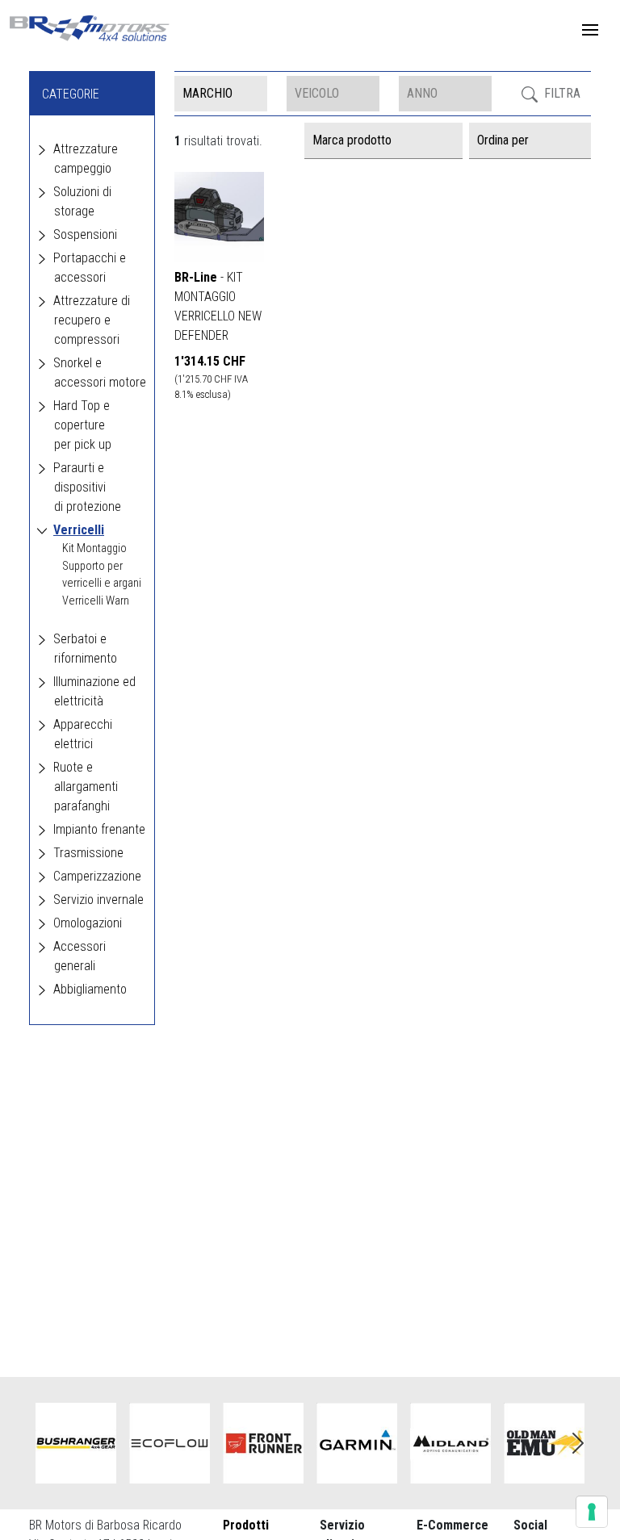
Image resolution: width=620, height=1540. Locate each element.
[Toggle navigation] (590, 30)
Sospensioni (85, 234)
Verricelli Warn (95, 601)
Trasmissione (88, 852)
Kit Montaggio (94, 548)
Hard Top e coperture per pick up (82, 425)
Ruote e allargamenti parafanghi (85, 787)
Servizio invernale (98, 899)
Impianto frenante (99, 829)
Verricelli (78, 530)
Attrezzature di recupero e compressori (91, 320)
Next (578, 1443)
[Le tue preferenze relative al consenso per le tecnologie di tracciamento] (591, 1511)
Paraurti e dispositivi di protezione (87, 487)
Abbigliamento (90, 989)
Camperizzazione (97, 876)
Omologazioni (87, 923)
